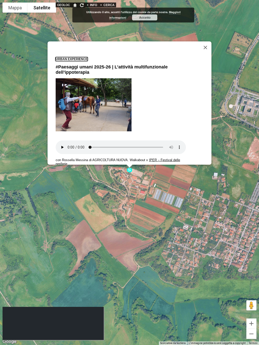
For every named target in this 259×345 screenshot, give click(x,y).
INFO (92, 5)
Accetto (144, 17)
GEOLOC (63, 5)
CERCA (107, 5)
